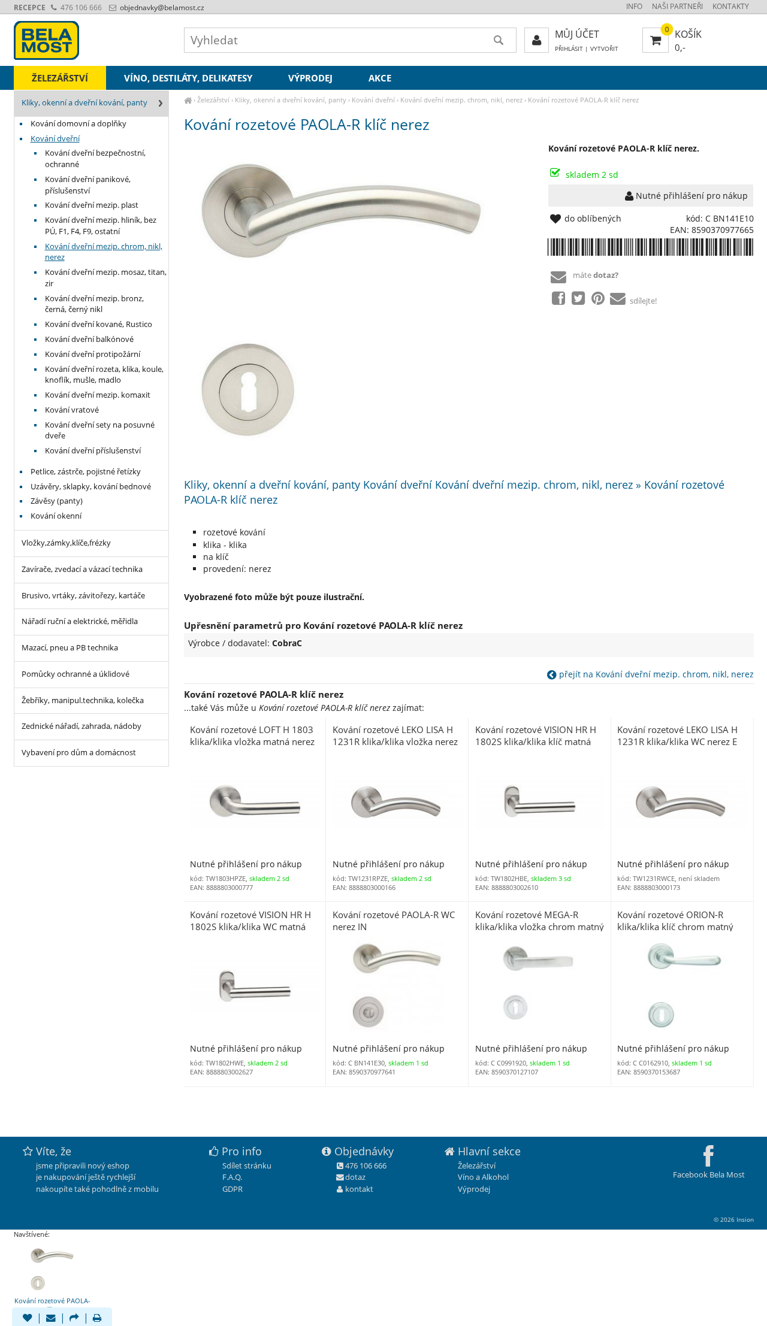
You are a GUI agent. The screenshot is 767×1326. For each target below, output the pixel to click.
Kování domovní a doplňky (78, 124)
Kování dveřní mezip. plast (91, 205)
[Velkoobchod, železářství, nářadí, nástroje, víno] (188, 99)
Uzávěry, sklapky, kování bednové (91, 487)
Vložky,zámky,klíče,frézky (66, 543)
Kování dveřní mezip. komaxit (97, 395)
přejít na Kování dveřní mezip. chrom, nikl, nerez (655, 674)
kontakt (359, 1188)
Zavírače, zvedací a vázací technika (82, 569)
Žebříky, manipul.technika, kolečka (83, 700)
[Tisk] (97, 1319)
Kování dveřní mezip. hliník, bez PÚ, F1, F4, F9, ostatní (100, 226)
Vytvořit (604, 49)
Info (634, 6)
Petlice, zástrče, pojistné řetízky (86, 472)
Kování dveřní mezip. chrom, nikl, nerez (461, 99)
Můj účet (577, 34)
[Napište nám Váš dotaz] (51, 1319)
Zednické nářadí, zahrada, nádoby (81, 726)
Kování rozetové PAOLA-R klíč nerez (583, 99)
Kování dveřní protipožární (92, 354)
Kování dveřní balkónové (89, 339)
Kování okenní (56, 516)
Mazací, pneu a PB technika (70, 648)
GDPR (232, 1188)
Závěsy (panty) (57, 501)
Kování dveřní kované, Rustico (98, 324)
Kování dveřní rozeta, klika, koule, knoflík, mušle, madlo (104, 375)
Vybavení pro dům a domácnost (79, 752)
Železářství (213, 99)
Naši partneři (677, 6)
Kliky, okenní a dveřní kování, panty (290, 99)
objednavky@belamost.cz (161, 7)
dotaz (355, 1176)
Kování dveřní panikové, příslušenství (88, 185)
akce (380, 78)
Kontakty (730, 6)
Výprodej (310, 78)
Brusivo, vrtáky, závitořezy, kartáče (83, 596)
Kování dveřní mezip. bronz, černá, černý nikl (94, 304)
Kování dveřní (373, 99)
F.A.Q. (232, 1176)
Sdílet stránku (246, 1165)
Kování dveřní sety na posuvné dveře (100, 430)
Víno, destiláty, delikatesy (188, 78)
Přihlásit (569, 49)
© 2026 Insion (734, 1219)
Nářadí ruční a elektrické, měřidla (80, 621)
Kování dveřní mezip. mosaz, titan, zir (106, 278)
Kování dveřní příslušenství (93, 451)
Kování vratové (72, 410)
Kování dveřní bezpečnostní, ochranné (95, 158)
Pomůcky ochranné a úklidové (75, 674)
